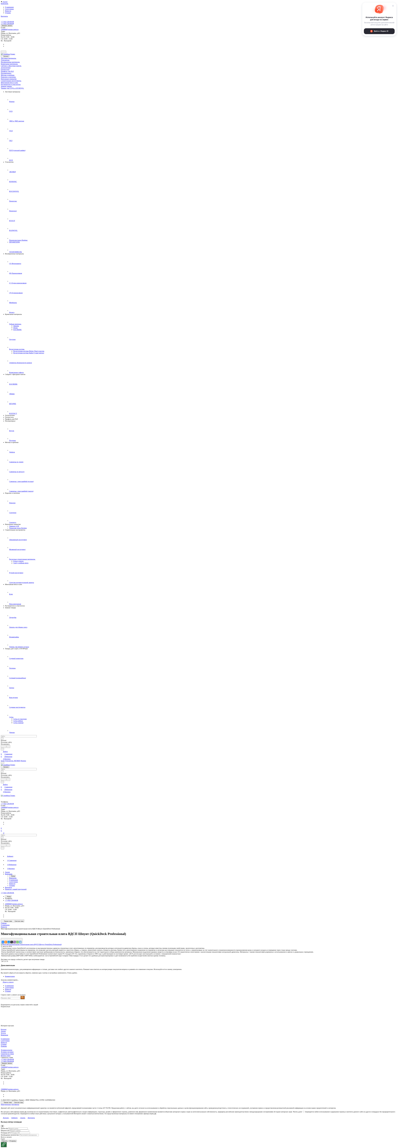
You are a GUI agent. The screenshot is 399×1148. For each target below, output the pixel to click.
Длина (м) (4, 1128)
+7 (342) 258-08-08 (7, 22)
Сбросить (5, 1141)
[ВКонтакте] (3, 942)
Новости (8, 11)
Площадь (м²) (5, 1133)
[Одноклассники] (6, 942)
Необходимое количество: (10, 1135)
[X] (11, 942)
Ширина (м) (5, 1130)
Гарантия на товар (7, 1054)
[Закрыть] (2, 848)
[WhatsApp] (17, 942)
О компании (9, 7)
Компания (4, 1035)
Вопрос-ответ (5, 1056)
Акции (3, 1031)
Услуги (3, 1033)
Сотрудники (9, 9)
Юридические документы (10, 1104)
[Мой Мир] (8, 942)
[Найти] (8, 746)
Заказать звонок (7, 25)
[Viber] (14, 942)
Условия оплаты (6, 1050)
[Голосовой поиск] (3, 746)
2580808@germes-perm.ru (9, 29)
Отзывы (8, 13)
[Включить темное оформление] (3, 52)
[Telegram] (20, 942)
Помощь (4, 1046)
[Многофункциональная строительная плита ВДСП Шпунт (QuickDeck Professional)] (31, 944)
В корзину (13, 1141)
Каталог (4, 1029)
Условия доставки (7, 1052)
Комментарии (10, 976)
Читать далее (297, 1112)
